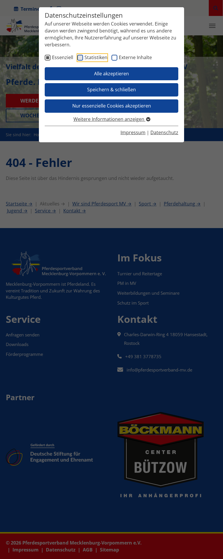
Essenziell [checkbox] (62, 57)
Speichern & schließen (111, 89)
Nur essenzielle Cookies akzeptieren (111, 106)
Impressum (133, 132)
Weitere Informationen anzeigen (109, 119)
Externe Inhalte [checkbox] (135, 57)
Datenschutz (164, 132)
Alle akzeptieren (111, 73)
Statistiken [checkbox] (95, 57)
